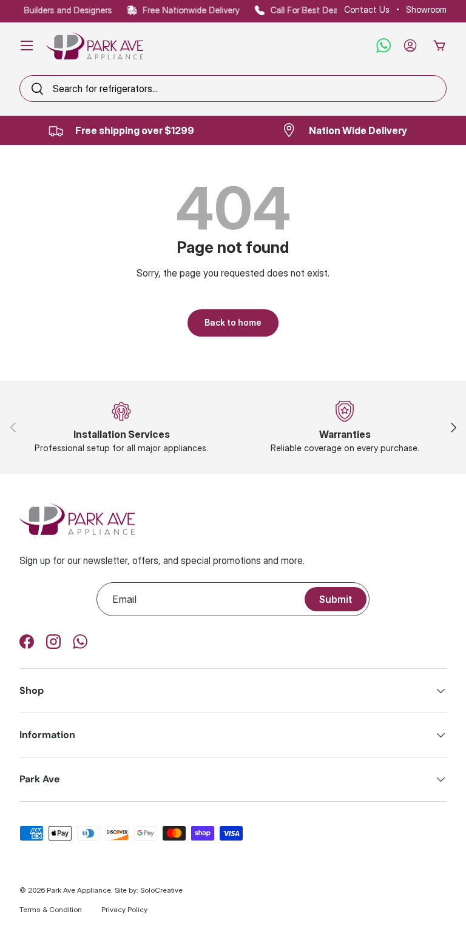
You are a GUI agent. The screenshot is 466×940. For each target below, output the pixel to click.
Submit (335, 599)
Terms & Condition (50, 909)
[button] (439, 45)
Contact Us (367, 9)
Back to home (233, 322)
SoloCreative (161, 890)
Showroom (426, 9)
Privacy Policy (124, 909)
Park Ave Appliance (79, 890)
